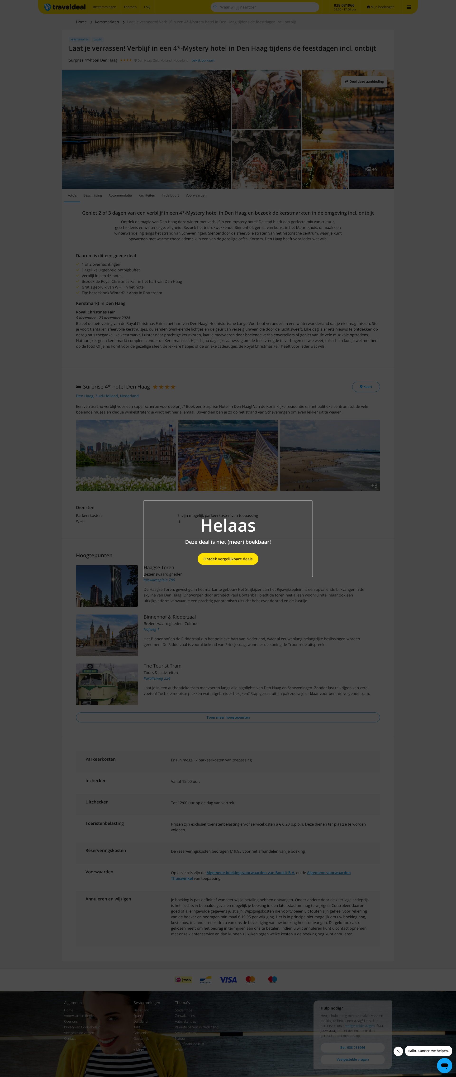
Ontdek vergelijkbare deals (227, 559)
